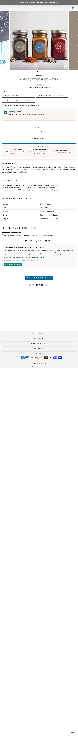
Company (38, 339)
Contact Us (38, 354)
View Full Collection (39, 278)
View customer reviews (13, 264)
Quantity (39, 127)
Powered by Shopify (39, 367)
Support (38, 349)
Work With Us (38, 344)
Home (38, 75)
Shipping (30, 87)
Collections (38, 333)
